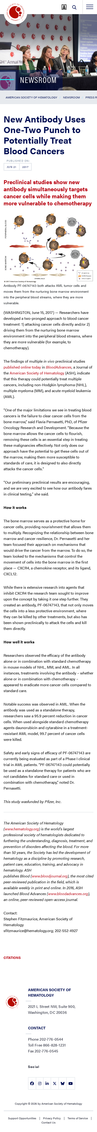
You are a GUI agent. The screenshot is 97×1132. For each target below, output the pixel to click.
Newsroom (71, 97)
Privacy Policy (52, 1118)
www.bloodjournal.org (50, 876)
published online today (22, 367)
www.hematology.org (22, 829)
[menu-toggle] (89, 7)
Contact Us (48, 1122)
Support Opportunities (22, 1118)
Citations (12, 957)
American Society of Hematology (31, 97)
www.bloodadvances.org (68, 893)
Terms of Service (78, 1118)
